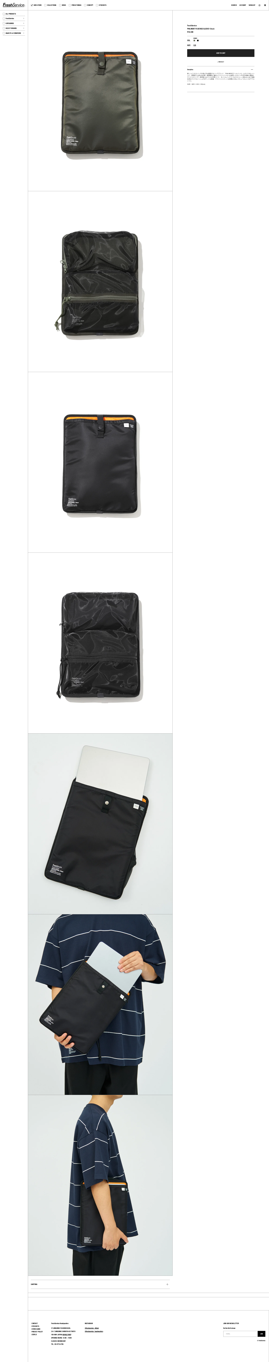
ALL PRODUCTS (11, 14)
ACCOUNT (242, 5)
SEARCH (234, 5)
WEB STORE (37, 5)
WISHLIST (252, 5)
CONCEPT (90, 5)
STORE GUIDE (36, 1329)
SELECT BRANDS (11, 28)
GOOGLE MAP (66, 1335)
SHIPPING (34, 1284)
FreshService (10, 18)
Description (190, 70)
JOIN (261, 1334)
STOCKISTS (102, 5)
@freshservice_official (92, 1328)
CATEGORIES (10, 23)
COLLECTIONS (51, 5)
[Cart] (265, 5)
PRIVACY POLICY (37, 1332)
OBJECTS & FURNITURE (13, 33)
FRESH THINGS (76, 5)
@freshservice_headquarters (94, 1331)
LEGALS (34, 1334)
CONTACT (35, 1323)
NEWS (64, 5)
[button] (220, 61)
